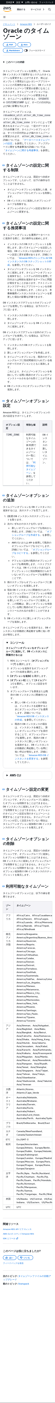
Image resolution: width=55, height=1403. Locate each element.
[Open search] (49, 9)
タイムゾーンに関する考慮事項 (21, 150)
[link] (44, 24)
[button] (13, 62)
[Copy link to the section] (3, 165)
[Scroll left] (15, 9)
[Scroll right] (43, 9)
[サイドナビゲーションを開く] (4, 17)
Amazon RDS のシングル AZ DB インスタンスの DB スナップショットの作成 (29, 261)
